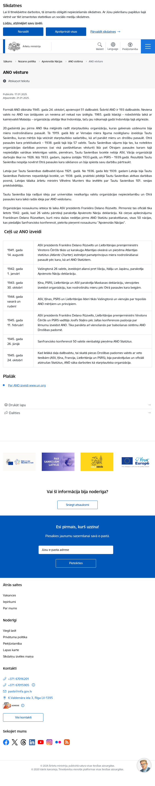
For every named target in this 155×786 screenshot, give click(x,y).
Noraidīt (23, 31)
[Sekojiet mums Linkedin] (32, 742)
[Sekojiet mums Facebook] (6, 742)
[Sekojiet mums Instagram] (49, 742)
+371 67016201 (18, 679)
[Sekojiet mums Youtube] (41, 742)
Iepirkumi (9, 602)
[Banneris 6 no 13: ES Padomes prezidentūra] (19, 461)
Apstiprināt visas (66, 31)
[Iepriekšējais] (8, 462)
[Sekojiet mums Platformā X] (15, 742)
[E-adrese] (11, 705)
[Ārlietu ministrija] (24, 46)
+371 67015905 (18, 685)
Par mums (10, 608)
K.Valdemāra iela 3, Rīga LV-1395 (30, 698)
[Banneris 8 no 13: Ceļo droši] (97, 461)
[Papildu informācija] (33, 684)
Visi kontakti (23, 717)
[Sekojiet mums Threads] (23, 742)
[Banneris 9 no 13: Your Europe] (135, 461)
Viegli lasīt (9, 631)
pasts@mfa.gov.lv (20, 691)
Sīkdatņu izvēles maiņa (18, 656)
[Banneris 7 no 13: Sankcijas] (58, 461)
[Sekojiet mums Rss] (67, 742)
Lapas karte (11, 650)
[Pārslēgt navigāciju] (148, 46)
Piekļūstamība (12, 643)
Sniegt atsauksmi (77, 505)
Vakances (9, 595)
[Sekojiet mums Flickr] (58, 742)
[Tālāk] (147, 462)
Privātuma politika (15, 637)
